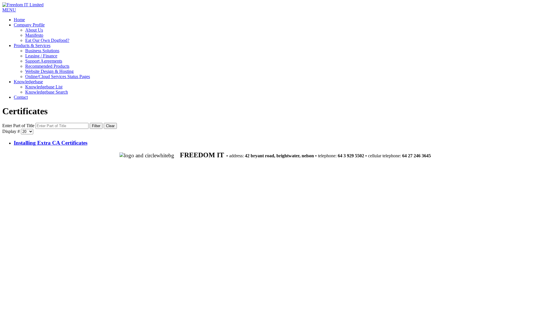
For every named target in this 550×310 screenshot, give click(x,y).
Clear (110, 126)
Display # (11, 131)
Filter (96, 126)
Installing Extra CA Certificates (50, 143)
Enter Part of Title (19, 125)
